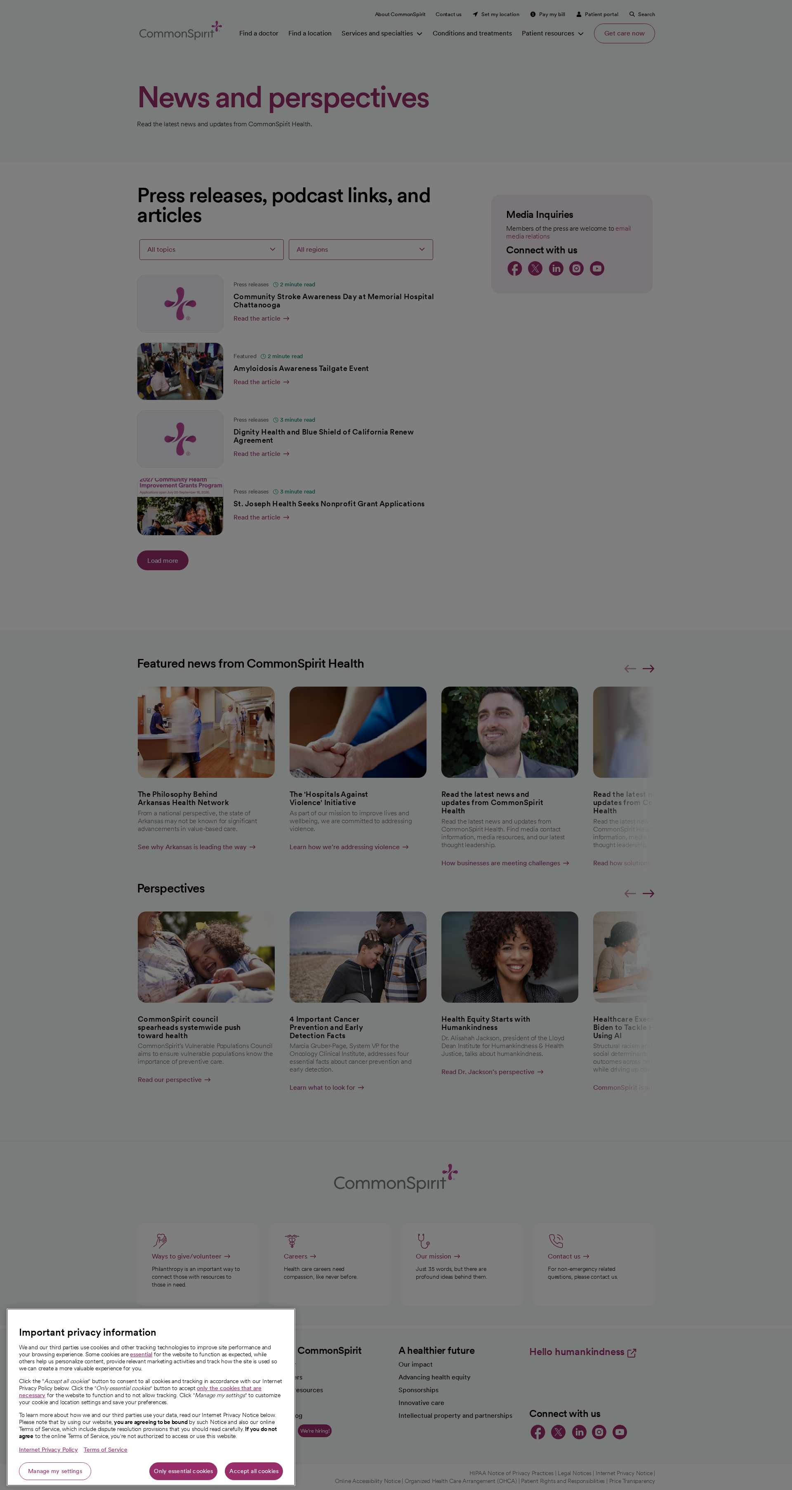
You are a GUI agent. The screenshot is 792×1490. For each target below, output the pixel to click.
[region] (151, 1397)
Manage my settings (55, 1471)
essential (141, 1354)
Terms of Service (105, 1449)
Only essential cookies (183, 1471)
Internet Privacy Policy (48, 1449)
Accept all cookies (253, 1471)
